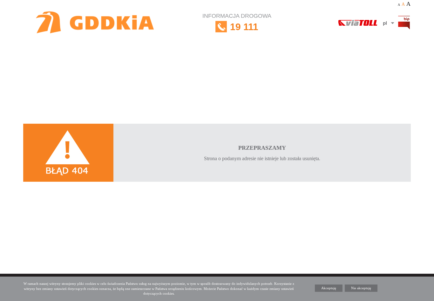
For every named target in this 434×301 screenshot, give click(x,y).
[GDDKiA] (95, 23)
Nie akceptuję (361, 288)
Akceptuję (328, 288)
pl (385, 23)
